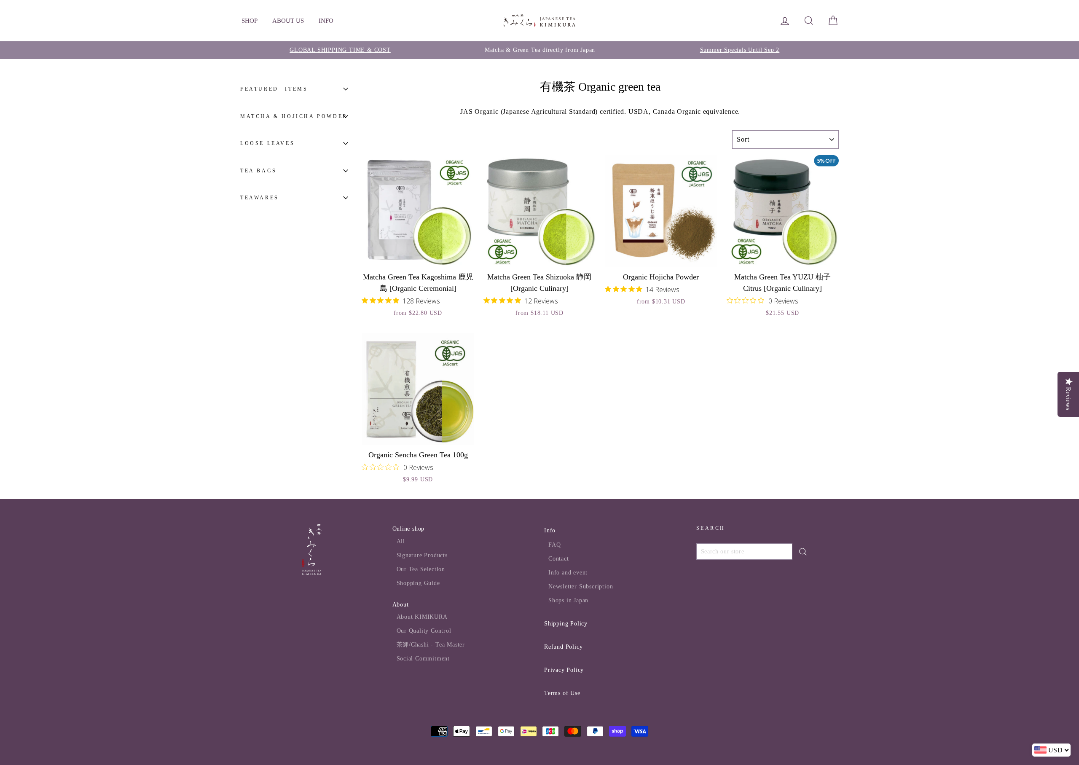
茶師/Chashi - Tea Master (431, 645)
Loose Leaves (267, 143)
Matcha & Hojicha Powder (294, 116)
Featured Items (274, 89)
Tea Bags (258, 170)
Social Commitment (423, 658)
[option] (340, 50)
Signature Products (422, 555)
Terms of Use (562, 693)
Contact (558, 559)
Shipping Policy (566, 623)
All (401, 541)
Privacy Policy (564, 670)
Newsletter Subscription (580, 586)
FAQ (554, 545)
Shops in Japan (568, 600)
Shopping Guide (418, 583)
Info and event (568, 572)
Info (550, 530)
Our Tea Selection (421, 569)
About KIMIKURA (422, 617)
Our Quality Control (424, 631)
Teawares (259, 198)
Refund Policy (563, 647)
